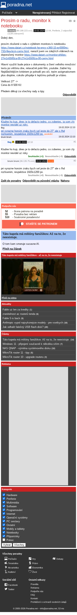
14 (72, 339)
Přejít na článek (12, 248)
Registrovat (68, 12)
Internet (11, 513)
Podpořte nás (9, 206)
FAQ (33, 595)
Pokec (10, 540)
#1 (75, 142)
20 (46, 327)
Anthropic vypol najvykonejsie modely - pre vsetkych (33, 322)
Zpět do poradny (11, 180)
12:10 (30, 142)
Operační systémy (17, 517)
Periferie (56, 30)
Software (12, 506)
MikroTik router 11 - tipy (16, 352)
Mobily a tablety (16, 528)
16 (66, 323)
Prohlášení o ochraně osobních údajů (48, 602)
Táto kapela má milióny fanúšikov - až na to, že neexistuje (32, 255)
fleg (9, 142)
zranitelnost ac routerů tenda (19, 313)
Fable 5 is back (11, 318)
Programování (15, 510)
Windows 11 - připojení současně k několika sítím (31, 343)
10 (53, 348)
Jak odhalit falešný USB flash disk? (23, 326)
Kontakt (34, 598)
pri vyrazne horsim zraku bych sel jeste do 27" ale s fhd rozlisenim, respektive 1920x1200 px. (33, 132)
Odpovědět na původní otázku (41, 180)
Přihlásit (56, 12)
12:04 (48, 30)
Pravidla (34, 584)
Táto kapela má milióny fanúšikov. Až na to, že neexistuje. (36, 339)
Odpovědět (69, 94)
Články (5, 334)
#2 (75, 160)
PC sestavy (13, 521)
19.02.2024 (39, 30)
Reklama (35, 588)
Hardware (12, 495)
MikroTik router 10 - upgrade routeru (23, 356)
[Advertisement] (38, 106)
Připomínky (13, 536)
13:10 (51, 161)
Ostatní (11, 525)
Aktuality (6, 304)
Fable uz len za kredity (16, 309)
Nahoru (65, 180)
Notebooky (13, 532)
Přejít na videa (9, 298)
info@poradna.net (48, 608)
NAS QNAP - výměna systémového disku (27, 348)
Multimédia (13, 502)
